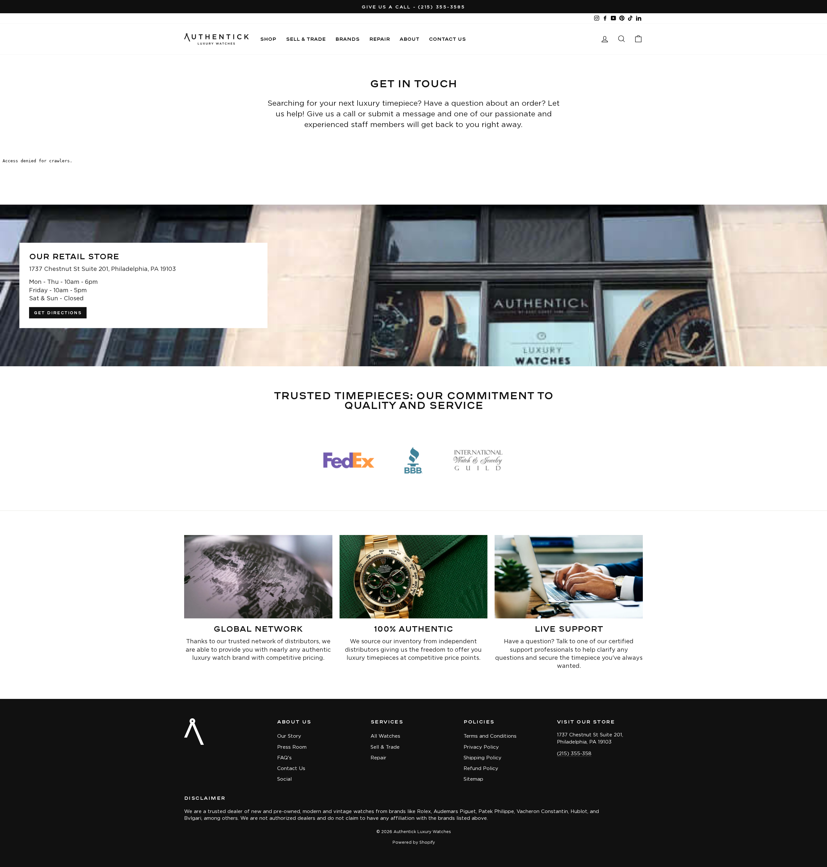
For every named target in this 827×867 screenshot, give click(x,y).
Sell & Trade (306, 39)
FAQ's (284, 757)
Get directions (58, 313)
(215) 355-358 (574, 753)
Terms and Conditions (490, 736)
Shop (268, 39)
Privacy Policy (481, 747)
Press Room (292, 747)
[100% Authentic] (414, 576)
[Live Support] (569, 576)
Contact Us (447, 39)
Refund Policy (481, 768)
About (409, 39)
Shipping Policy (482, 757)
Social (284, 779)
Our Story (289, 736)
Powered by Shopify (414, 842)
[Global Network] (258, 576)
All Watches (385, 736)
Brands (347, 39)
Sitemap (473, 779)
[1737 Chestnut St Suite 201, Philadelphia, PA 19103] (413, 285)
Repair (379, 39)
